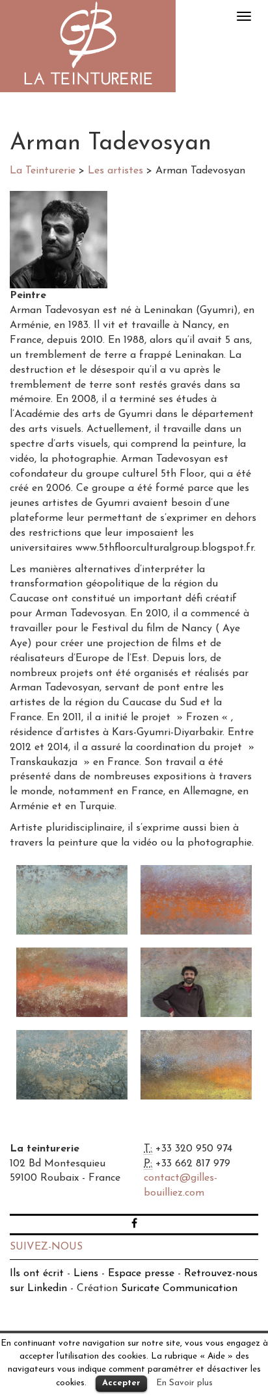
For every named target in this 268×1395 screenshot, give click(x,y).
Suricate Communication (179, 1288)
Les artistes (115, 171)
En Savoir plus (184, 1383)
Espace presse (141, 1273)
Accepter (121, 1383)
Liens (86, 1273)
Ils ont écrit (37, 1273)
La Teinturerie (88, 46)
